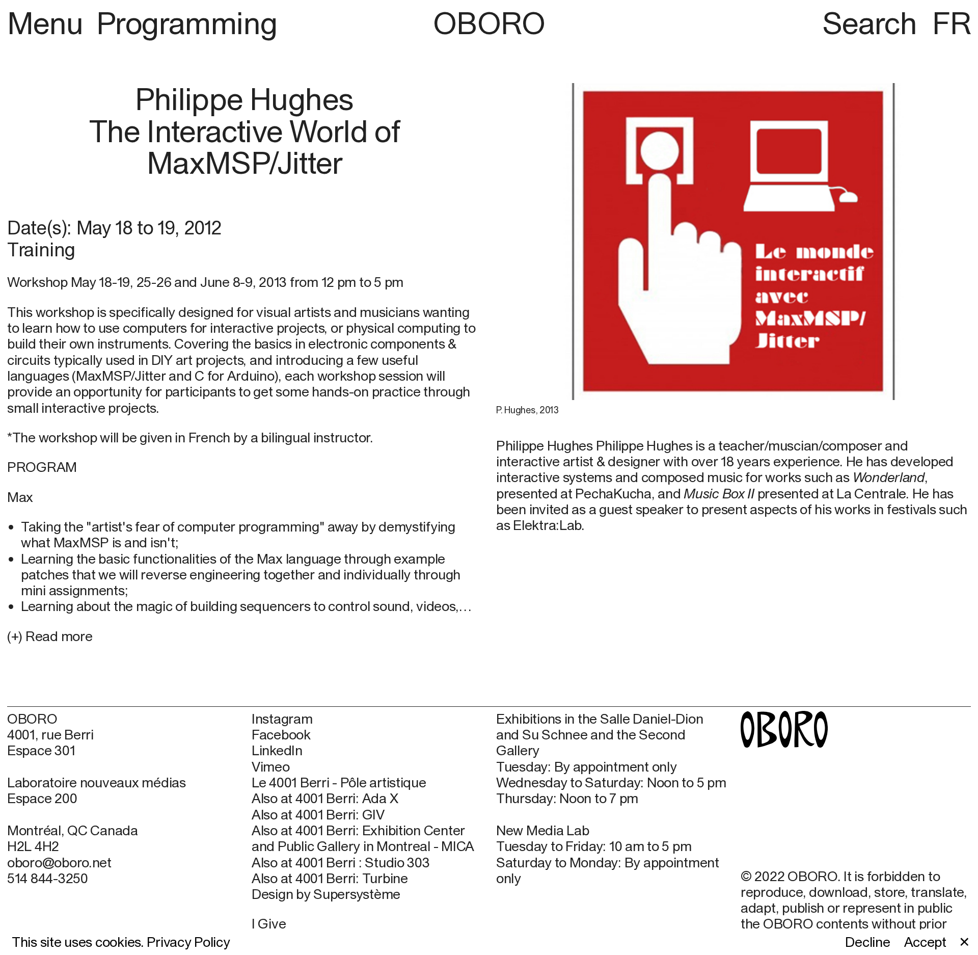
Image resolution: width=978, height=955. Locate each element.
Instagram (282, 719)
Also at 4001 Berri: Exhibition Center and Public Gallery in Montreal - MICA (363, 838)
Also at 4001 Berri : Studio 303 (341, 862)
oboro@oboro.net (59, 862)
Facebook (281, 734)
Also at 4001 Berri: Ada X (325, 798)
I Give (269, 923)
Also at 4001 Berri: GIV (318, 815)
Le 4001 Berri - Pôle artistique (339, 782)
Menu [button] (48, 23)
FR (951, 23)
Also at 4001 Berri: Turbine (330, 878)
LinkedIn (277, 750)
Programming (186, 23)
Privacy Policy (188, 942)
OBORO (489, 23)
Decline (867, 942)
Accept (925, 942)
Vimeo (271, 767)
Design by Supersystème (326, 894)
